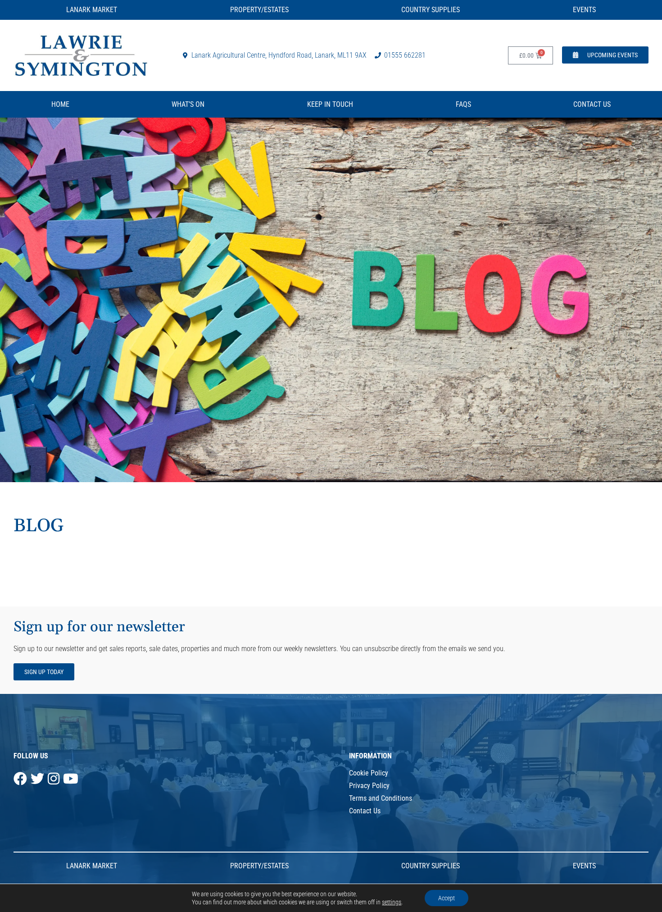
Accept (446, 898)
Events (584, 9)
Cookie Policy (368, 773)
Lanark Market (91, 9)
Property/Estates (259, 9)
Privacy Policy (369, 785)
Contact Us (592, 104)
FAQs (463, 104)
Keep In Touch (330, 104)
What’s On (188, 104)
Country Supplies (430, 9)
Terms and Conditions (380, 798)
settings (391, 902)
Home (60, 104)
